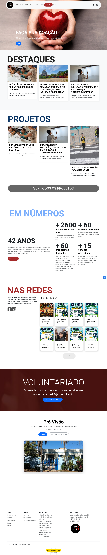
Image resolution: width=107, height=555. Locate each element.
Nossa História (11, 515)
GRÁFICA (28, 5)
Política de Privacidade (29, 520)
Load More (69, 356)
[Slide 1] (50, 48)
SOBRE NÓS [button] (19, 5)
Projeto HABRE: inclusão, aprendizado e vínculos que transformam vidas (84, 88)
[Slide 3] (56, 48)
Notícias (9, 518)
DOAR (48, 5)
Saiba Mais (13, 259)
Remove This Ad (53, 552)
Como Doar (26, 515)
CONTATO (56, 5)
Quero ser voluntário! (53, 400)
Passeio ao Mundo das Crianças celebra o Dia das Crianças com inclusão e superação (52, 88)
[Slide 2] (53, 48)
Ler (18, 44)
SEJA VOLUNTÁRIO (38, 5)
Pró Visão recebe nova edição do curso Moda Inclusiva (21, 87)
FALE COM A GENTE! (59, 434)
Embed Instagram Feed (53, 550)
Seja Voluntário (27, 518)
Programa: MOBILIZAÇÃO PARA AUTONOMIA (84, 169)
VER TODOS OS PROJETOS (53, 188)
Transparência (11, 520)
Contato (9, 523)
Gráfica (9, 526)
